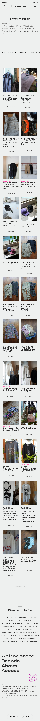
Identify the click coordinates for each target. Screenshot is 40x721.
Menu (5, 2)
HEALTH (10, 629)
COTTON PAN (32, 623)
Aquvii (33, 617)
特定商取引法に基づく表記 (24, 695)
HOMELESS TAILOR (24, 629)
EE (5, 617)
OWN (3, 636)
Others (33, 642)
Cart (35, 2)
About (9, 665)
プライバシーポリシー (8, 695)
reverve (23, 636)
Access (11, 670)
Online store (20, 6)
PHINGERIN (12, 636)
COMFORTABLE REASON (13, 623)
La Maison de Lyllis (9, 632)
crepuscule (8, 626)
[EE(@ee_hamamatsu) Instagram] (33, 682)
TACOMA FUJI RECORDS (14, 642)
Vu (28, 642)
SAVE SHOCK (11, 638)
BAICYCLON (15, 620)
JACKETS (23, 52)
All (3, 52)
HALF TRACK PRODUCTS (26, 626)
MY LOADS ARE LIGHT (29, 632)
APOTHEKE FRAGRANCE (18, 617)
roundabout (33, 636)
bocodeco (26, 620)
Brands (11, 52)
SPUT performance (26, 638)
